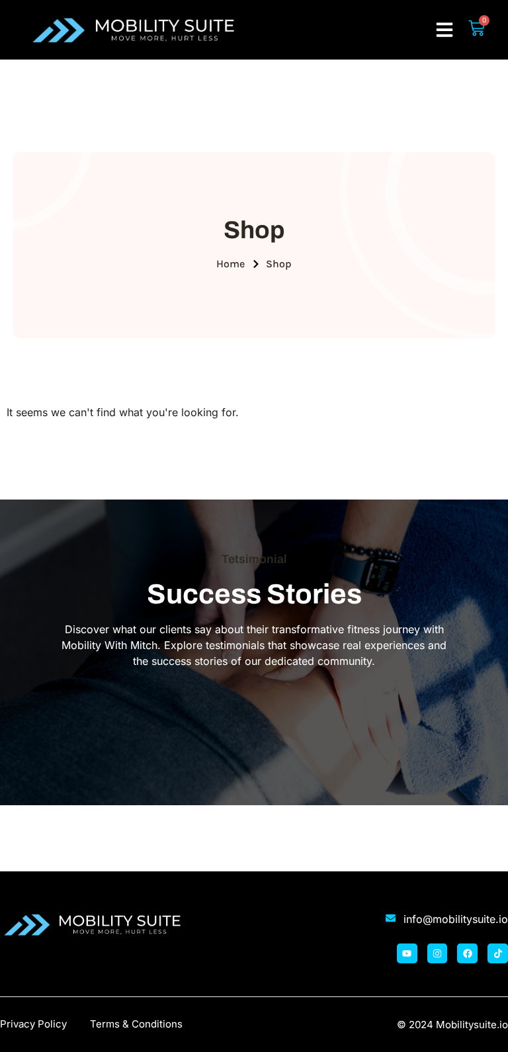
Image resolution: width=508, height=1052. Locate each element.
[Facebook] (467, 953)
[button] (444, 30)
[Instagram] (437, 953)
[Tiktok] (497, 953)
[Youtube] (407, 953)
